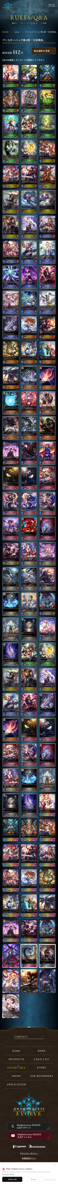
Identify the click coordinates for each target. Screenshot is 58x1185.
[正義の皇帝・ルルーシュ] (10, 956)
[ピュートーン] (10, 352)
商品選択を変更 (42, 50)
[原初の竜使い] (29, 378)
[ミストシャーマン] (29, 604)
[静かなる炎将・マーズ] (47, 151)
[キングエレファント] (29, 101)
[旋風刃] (29, 202)
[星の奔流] (10, 604)
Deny (33, 1179)
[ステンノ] (10, 478)
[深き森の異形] (47, 76)
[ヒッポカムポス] (29, 428)
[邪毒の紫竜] (47, 403)
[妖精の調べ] (47, 126)
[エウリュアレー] (47, 503)
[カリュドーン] (47, 579)
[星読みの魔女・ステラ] (29, 252)
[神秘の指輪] (29, 629)
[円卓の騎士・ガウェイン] (29, 176)
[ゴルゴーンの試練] (47, 478)
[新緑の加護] (47, 101)
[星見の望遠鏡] (10, 327)
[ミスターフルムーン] (47, 629)
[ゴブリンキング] (47, 956)
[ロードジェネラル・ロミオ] (10, 227)
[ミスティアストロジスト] (29, 302)
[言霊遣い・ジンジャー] (47, 227)
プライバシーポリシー (29, 1153)
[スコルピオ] (29, 528)
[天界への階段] (10, 629)
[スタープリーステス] (10, 579)
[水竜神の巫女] (29, 327)
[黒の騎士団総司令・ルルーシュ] (47, 453)
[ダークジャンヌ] (10, 554)
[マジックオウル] (47, 302)
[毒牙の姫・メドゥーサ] (10, 453)
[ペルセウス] (10, 202)
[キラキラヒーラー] (10, 302)
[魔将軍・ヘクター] (29, 453)
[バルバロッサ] (47, 176)
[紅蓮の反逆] (29, 403)
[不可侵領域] (10, 126)
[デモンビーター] (10, 528)
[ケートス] (10, 428)
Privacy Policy (8, 1174)
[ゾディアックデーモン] (47, 604)
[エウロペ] (47, 252)
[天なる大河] (10, 654)
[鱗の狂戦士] (47, 428)
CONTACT (21, 1037)
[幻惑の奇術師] (47, 277)
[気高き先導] (29, 277)
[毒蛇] (29, 956)
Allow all (12, 1179)
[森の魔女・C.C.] (29, 76)
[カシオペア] (10, 76)
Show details (50, 1179)
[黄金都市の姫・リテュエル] (29, 554)
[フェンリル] (10, 503)
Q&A (17, 32)
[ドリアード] (10, 151)
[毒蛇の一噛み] (47, 528)
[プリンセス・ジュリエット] (29, 227)
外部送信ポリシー (29, 1158)
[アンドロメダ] (47, 554)
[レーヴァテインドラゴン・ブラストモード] (10, 378)
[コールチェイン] (10, 277)
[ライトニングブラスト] (10, 403)
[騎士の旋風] (47, 202)
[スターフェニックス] (47, 378)
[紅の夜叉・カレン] (47, 327)
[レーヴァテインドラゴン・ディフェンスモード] (47, 352)
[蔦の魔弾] (29, 151)
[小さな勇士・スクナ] (29, 126)
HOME (5, 32)
